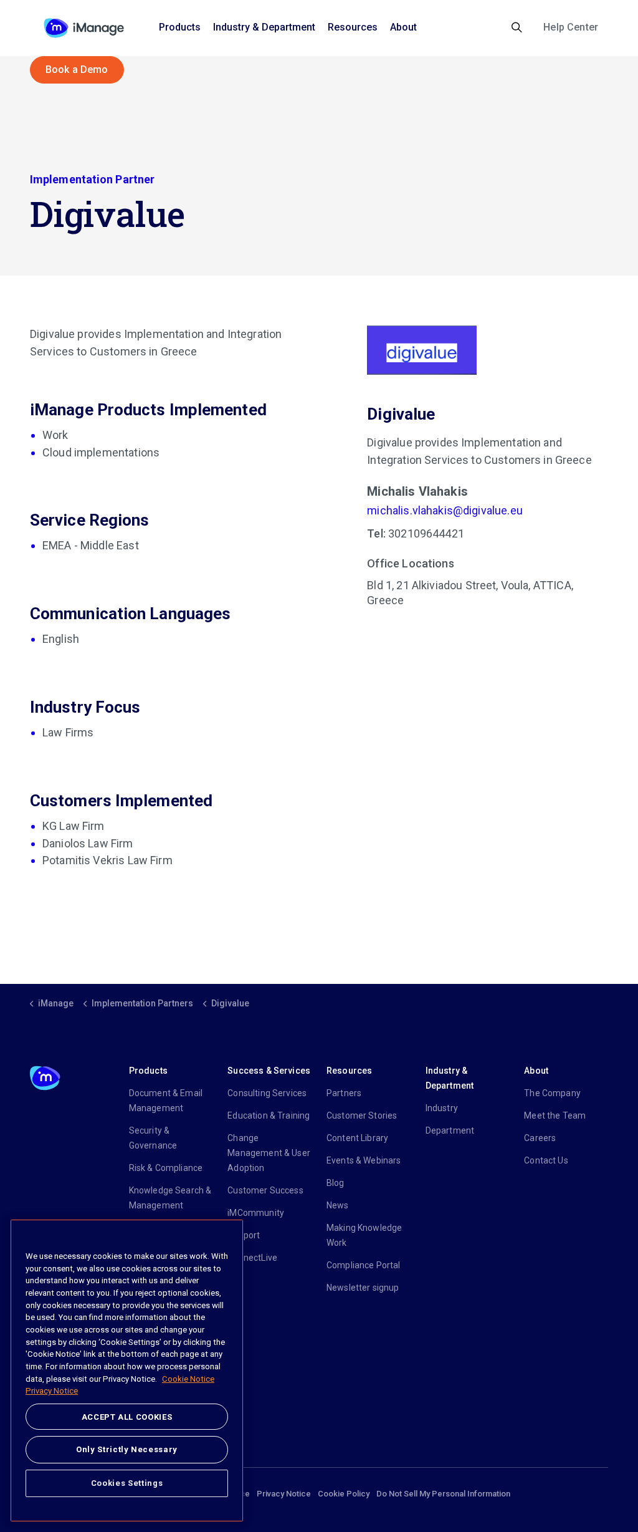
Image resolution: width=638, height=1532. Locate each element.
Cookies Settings (127, 1483)
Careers (540, 1138)
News (337, 1205)
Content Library (357, 1138)
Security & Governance (153, 1137)
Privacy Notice (284, 1493)
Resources (353, 27)
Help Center (570, 27)
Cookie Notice (188, 1379)
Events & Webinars (363, 1160)
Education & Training (268, 1115)
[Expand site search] (517, 28)
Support (243, 1235)
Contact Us (546, 1160)
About (403, 27)
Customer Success (265, 1190)
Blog (335, 1183)
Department (450, 1130)
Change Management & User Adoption (268, 1153)
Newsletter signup (362, 1288)
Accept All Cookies (127, 1417)
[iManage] (84, 28)
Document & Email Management (165, 1100)
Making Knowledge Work (364, 1235)
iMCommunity (255, 1213)
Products (180, 27)
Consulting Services (267, 1093)
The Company (552, 1093)
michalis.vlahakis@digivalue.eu (445, 510)
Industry (442, 1108)
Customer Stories (361, 1115)
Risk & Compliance (166, 1168)
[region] (127, 1370)
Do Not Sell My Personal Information (443, 1493)
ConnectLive (252, 1258)
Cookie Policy (343, 1493)
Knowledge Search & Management (170, 1197)
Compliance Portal (363, 1265)
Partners (343, 1093)
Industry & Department (264, 27)
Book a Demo (76, 69)
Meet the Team (555, 1115)
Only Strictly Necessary (127, 1449)
